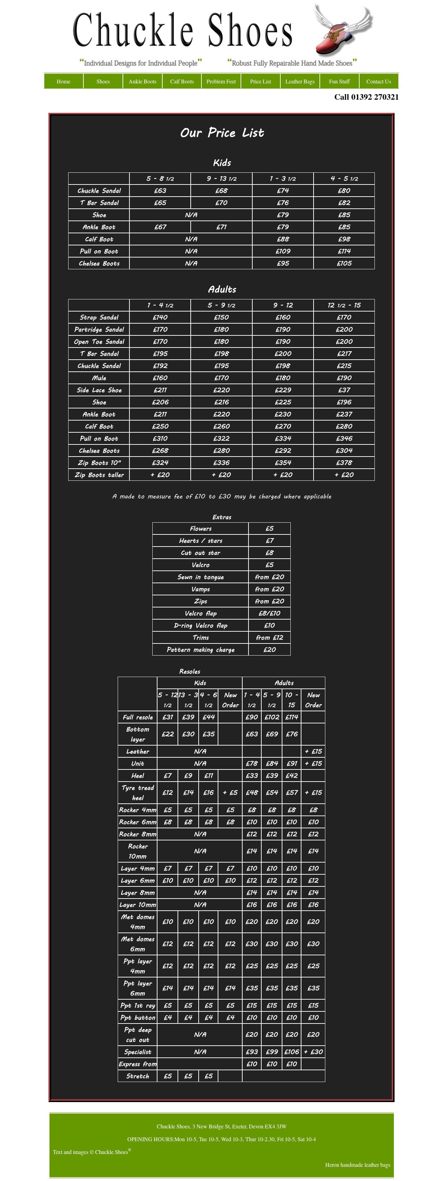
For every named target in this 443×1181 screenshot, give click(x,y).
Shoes (103, 81)
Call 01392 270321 (366, 96)
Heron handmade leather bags (357, 1164)
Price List (260, 81)
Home (63, 81)
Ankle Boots (142, 81)
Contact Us (379, 81)
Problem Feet (221, 81)
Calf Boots (182, 81)
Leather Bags (300, 81)
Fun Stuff (339, 81)
